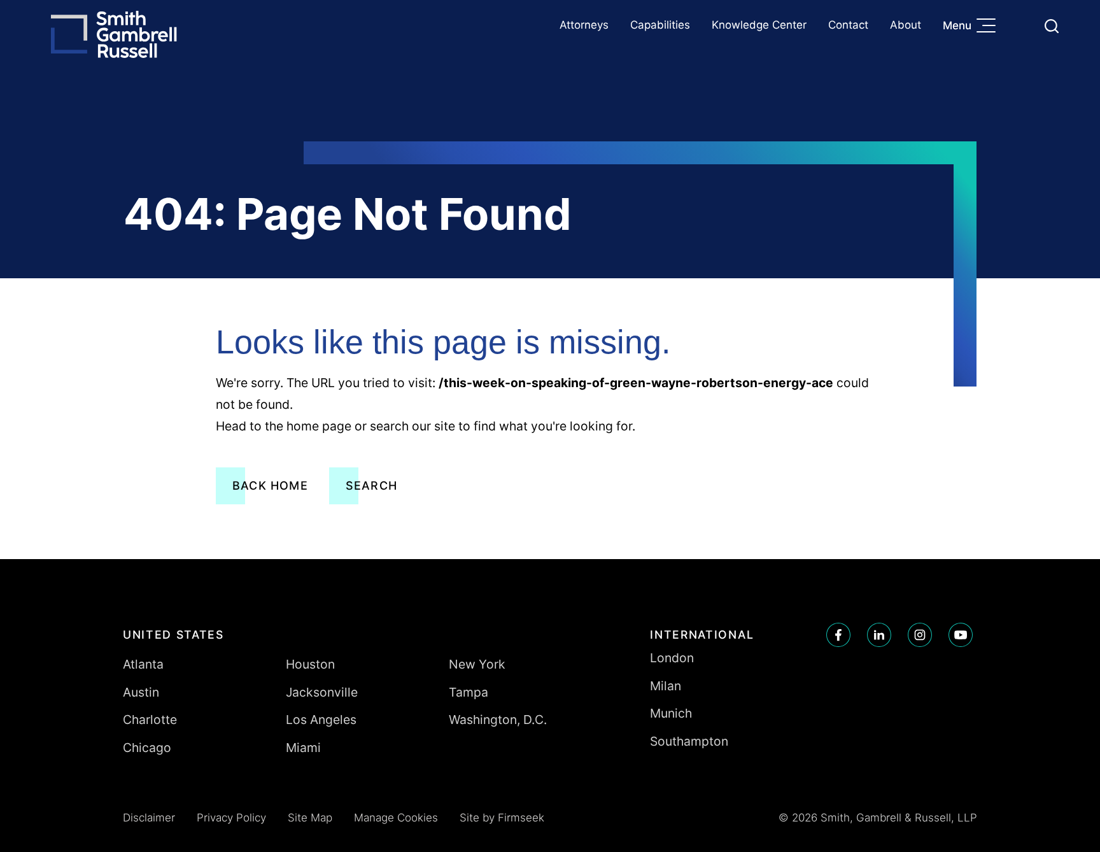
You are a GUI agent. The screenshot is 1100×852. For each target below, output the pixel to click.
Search (371, 485)
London (672, 657)
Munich (671, 713)
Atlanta (143, 664)
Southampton (689, 741)
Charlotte (150, 719)
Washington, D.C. (498, 719)
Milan (665, 685)
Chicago (147, 747)
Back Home (270, 485)
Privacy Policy (231, 817)
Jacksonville (322, 692)
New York (477, 664)
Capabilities (660, 24)
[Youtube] (960, 635)
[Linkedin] (879, 635)
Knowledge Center (759, 24)
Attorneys (584, 24)
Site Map (310, 817)
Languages (1021, 25)
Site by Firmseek (502, 817)
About (905, 24)
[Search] (1052, 26)
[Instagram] (920, 635)
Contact (848, 24)
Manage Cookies (396, 817)
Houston (310, 664)
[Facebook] (838, 635)
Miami (303, 747)
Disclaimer (149, 817)
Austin (141, 692)
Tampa (468, 692)
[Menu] (989, 26)
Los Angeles (321, 719)
